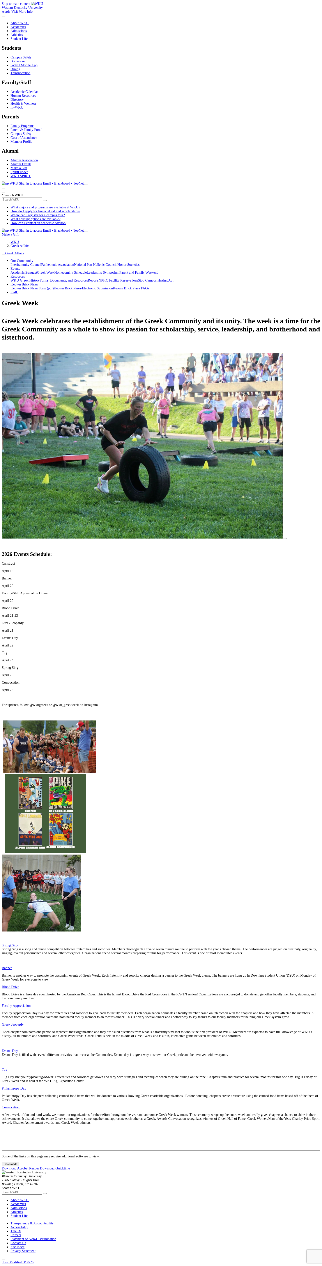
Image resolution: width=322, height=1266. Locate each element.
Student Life (19, 38)
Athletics (17, 35)
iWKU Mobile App (24, 65)
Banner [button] (7, 968)
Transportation (20, 73)
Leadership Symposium (103, 272)
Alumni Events (21, 164)
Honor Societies (128, 264)
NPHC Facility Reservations (118, 280)
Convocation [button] (11, 1107)
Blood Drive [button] (10, 987)
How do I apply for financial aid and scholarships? (45, 211)
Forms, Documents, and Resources (64, 280)
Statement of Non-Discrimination (33, 1239)
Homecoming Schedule (70, 272)
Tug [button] (4, 1069)
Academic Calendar (24, 91)
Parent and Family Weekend (138, 272)
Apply (6, 11)
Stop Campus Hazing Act (155, 280)
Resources (18, 276)
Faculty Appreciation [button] (16, 1005)
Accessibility (19, 1227)
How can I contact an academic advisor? (38, 223)
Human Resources (23, 95)
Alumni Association (24, 160)
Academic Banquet (24, 272)
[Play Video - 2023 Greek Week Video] (285, 538)
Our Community (22, 260)
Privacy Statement (23, 1251)
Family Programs (22, 126)
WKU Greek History (25, 280)
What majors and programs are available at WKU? (45, 207)
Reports (93, 280)
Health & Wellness (23, 103)
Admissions (19, 31)
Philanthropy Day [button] (14, 1088)
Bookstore (18, 61)
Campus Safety (21, 57)
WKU (15, 242)
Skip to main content (16, 3)
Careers (16, 1235)
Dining (15, 69)
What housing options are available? (35, 219)
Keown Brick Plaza (24, 284)
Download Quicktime (55, 1168)
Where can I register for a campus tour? (38, 215)
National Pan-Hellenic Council (95, 264)
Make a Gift (19, 168)
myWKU (17, 107)
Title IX (16, 1231)
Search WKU (12, 195)
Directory (17, 99)
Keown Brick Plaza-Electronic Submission (83, 288)
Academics (18, 27)
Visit (14, 11)
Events (15, 268)
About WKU (20, 23)
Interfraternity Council (26, 264)
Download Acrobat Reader (21, 1168)
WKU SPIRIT (21, 176)
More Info (26, 11)
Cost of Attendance (24, 137)
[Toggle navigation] (3, 254)
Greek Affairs (20, 246)
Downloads (10, 1164)
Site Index (18, 1247)
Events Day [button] (10, 1051)
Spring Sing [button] (10, 945)
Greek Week (45, 272)
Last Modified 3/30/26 (18, 1262)
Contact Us (18, 1243)
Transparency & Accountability (32, 1223)
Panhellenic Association (57, 264)
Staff (14, 292)
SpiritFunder (19, 172)
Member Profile (21, 141)
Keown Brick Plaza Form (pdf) (32, 288)
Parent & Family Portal (26, 130)
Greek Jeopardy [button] (13, 1024)
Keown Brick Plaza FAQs (131, 288)
